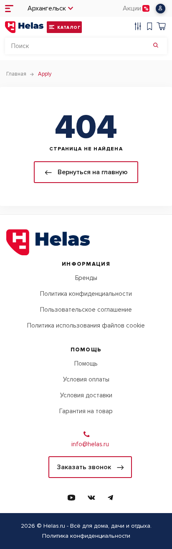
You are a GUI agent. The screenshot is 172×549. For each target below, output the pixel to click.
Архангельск (47, 8)
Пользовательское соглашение (86, 309)
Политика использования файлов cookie (86, 325)
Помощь (86, 363)
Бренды (86, 278)
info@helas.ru (90, 444)
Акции (132, 8)
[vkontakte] (91, 498)
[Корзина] (161, 27)
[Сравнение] (138, 27)
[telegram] (110, 498)
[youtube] (71, 498)
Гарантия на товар (86, 411)
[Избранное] (149, 27)
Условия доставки (86, 395)
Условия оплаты (86, 379)
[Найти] (156, 46)
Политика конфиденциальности (86, 293)
